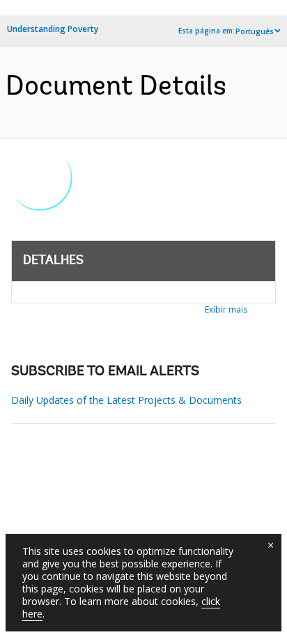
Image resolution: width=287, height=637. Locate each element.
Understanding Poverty (52, 29)
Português (254, 31)
